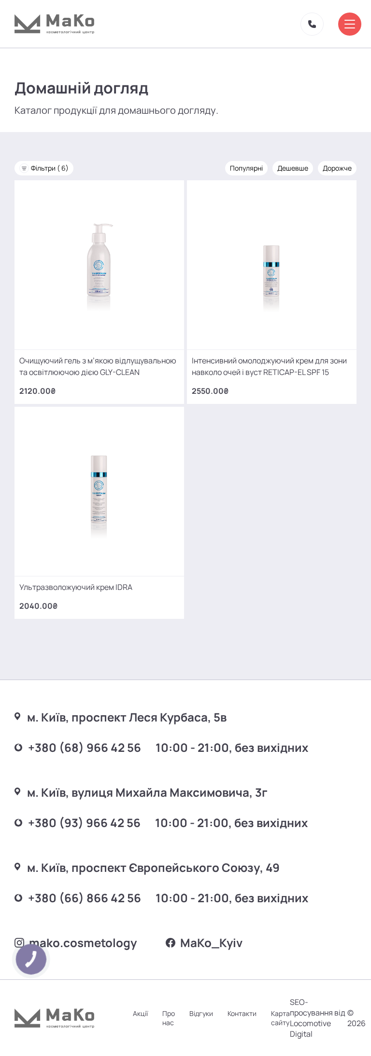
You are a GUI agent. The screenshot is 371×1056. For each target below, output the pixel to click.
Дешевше (292, 168)
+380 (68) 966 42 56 (84, 747)
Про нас (168, 1018)
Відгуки (201, 1013)
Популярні (246, 168)
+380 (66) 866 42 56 (84, 898)
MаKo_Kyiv (211, 942)
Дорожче (337, 168)
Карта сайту (280, 1018)
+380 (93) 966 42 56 (84, 822)
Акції (140, 1013)
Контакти (242, 1013)
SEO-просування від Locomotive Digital (317, 1018)
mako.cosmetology (83, 942)
